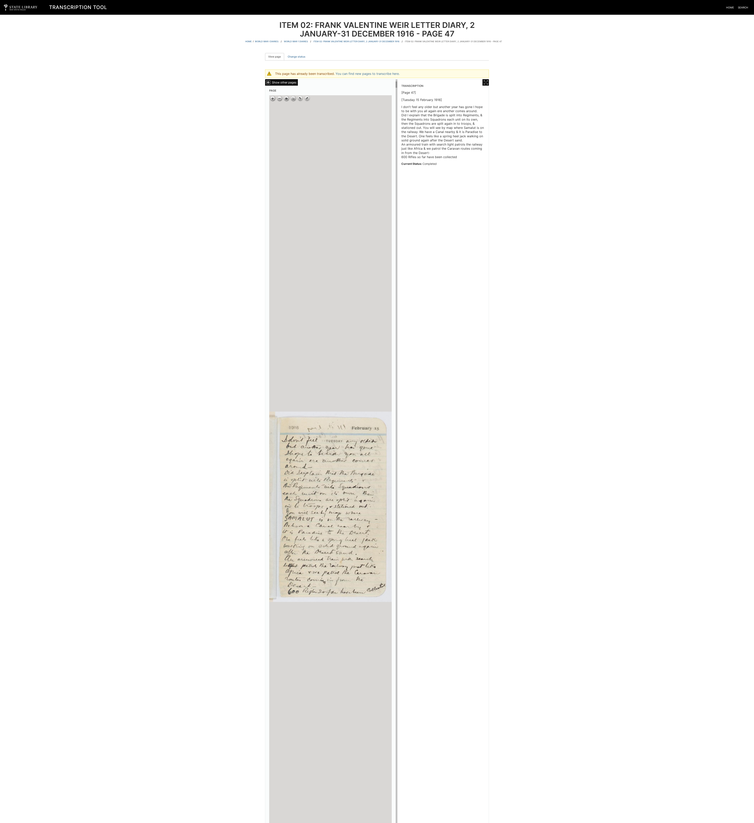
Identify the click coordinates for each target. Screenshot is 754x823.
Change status (296, 56)
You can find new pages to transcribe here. (368, 74)
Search (743, 7)
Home (730, 7)
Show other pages (284, 82)
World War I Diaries (266, 41)
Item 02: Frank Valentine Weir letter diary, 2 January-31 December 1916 (356, 41)
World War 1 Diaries (296, 41)
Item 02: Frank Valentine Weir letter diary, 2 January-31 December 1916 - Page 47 (453, 41)
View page (276, 56)
